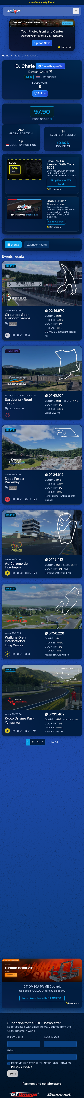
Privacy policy (21, 1066)
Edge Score (41, 119)
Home (5, 55)
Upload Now (42, 43)
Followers (40, 82)
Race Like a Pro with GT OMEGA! (42, 998)
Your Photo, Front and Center (42, 31)
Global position (21, 133)
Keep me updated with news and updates (41, 1065)
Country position (22, 145)
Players (18, 55)
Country (51, 323)
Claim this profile (52, 66)
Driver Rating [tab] (38, 244)
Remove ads (66, 47)
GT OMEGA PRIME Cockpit (42, 986)
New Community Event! (42, 2)
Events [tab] (14, 244)
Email (11, 1050)
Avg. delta (63, 146)
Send (13, 1073)
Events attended (63, 135)
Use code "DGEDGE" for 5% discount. (42, 990)
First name (15, 1037)
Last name (51, 1037)
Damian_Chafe (38, 72)
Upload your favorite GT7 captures (42, 35)
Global (50, 315)
